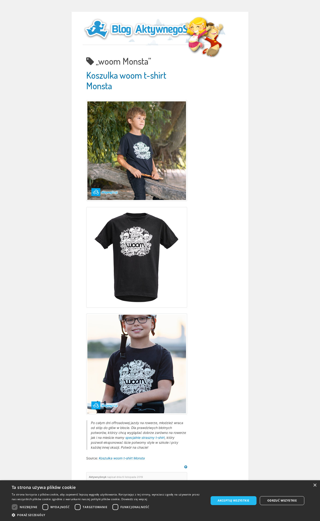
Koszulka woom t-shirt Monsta (122, 458)
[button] (107, 515)
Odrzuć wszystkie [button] (282, 501)
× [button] (314, 485)
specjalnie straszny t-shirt (145, 438)
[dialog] (160, 500)
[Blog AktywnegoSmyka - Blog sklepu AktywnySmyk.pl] (148, 29)
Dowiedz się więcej (134, 499)
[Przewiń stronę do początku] (185, 467)
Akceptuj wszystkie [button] (233, 501)
